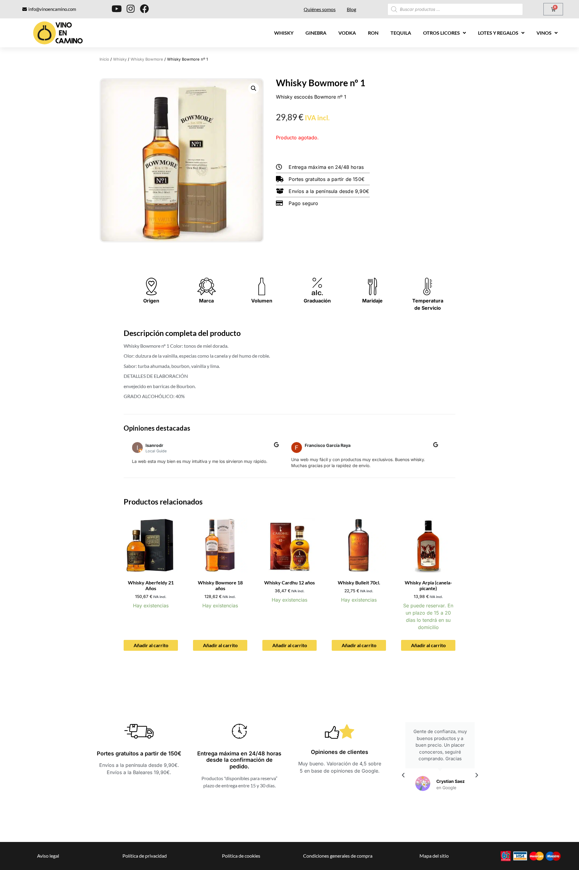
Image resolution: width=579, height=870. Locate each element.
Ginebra (315, 33)
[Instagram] (130, 8)
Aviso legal (48, 856)
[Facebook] (144, 8)
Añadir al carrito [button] (151, 645)
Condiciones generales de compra (337, 856)
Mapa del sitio (434, 856)
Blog (351, 9)
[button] (253, 88)
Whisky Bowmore (147, 59)
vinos (544, 33)
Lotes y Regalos (498, 33)
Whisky (283, 33)
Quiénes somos (320, 9)
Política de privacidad (144, 856)
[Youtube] (116, 8)
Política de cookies (241, 856)
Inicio (104, 59)
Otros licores (441, 33)
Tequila (401, 33)
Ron (373, 33)
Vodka (347, 33)
